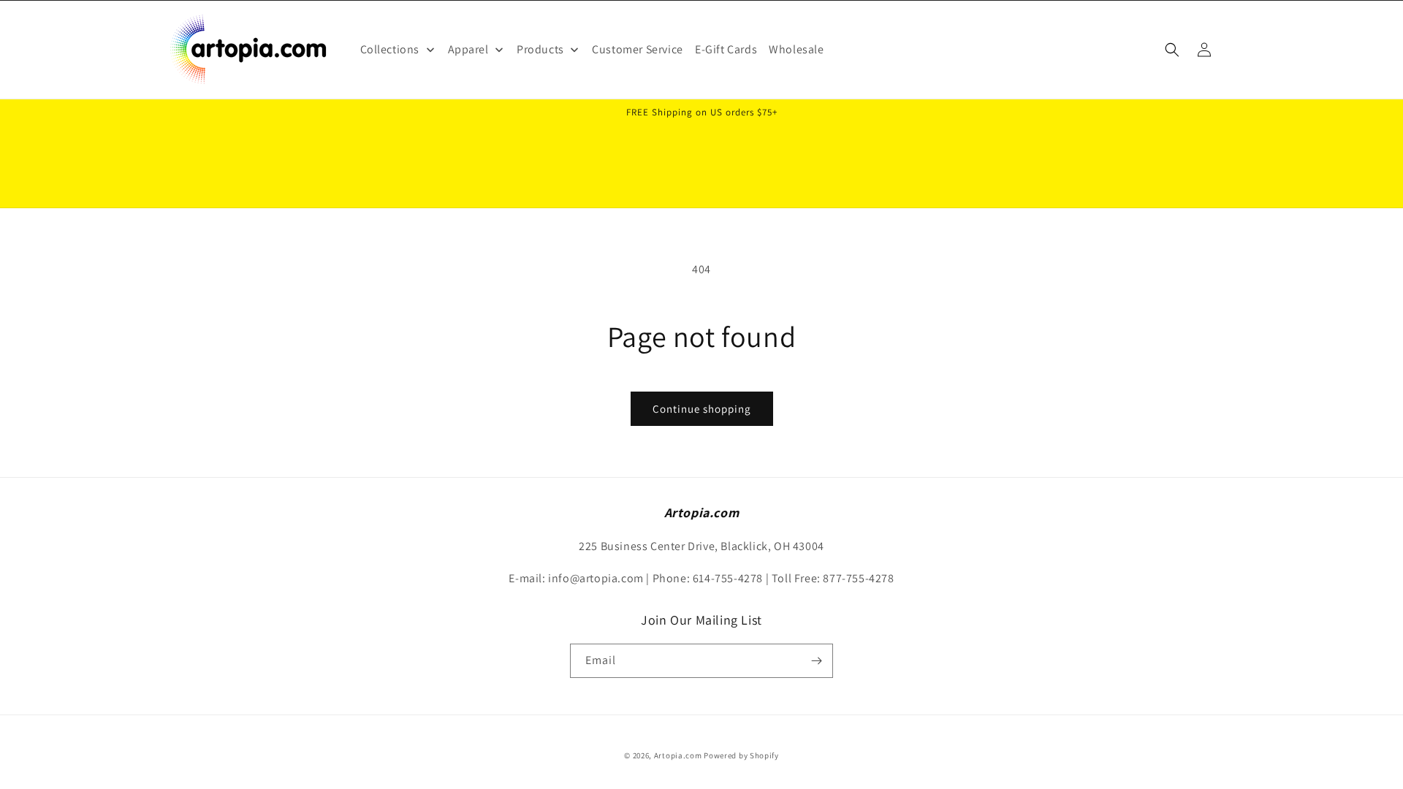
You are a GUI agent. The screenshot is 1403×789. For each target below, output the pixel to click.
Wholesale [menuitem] (796, 49)
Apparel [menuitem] (468, 49)
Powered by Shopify (741, 755)
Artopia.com (678, 755)
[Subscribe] (816, 661)
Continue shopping (702, 409)
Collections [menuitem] (390, 49)
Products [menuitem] (540, 49)
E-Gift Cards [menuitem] (726, 49)
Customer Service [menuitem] (637, 49)
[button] (1172, 50)
